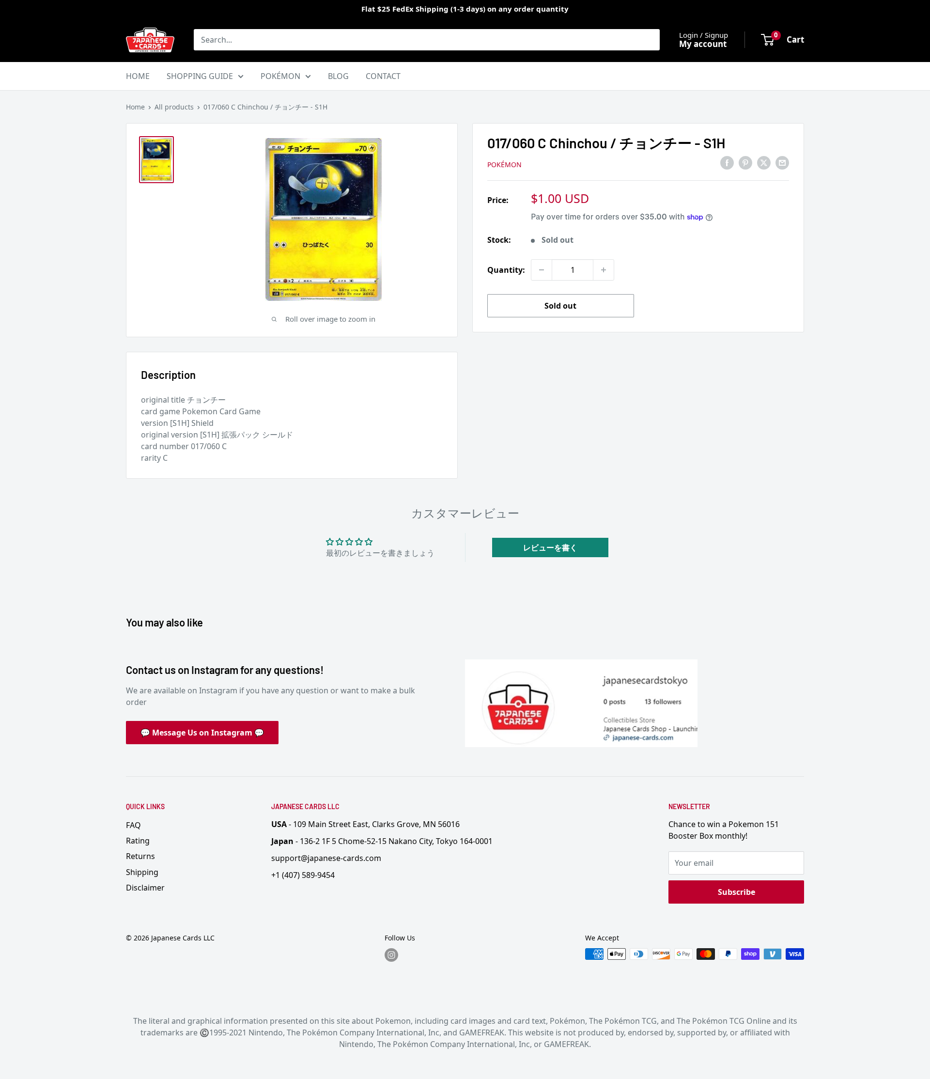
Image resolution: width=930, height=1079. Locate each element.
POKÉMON (280, 76)
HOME (138, 76)
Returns (140, 856)
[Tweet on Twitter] (764, 163)
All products (174, 106)
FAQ (133, 825)
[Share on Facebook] (727, 163)
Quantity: (506, 270)
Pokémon (504, 164)
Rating (138, 840)
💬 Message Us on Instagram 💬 (202, 732)
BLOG (338, 76)
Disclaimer (145, 887)
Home (135, 106)
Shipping (142, 872)
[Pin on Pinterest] (745, 163)
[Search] (648, 39)
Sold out (560, 305)
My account (703, 43)
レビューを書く (550, 547)
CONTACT (383, 76)
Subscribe (736, 892)
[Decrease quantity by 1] (541, 270)
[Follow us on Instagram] (391, 955)
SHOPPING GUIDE (200, 76)
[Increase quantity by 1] (603, 270)
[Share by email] (782, 163)
